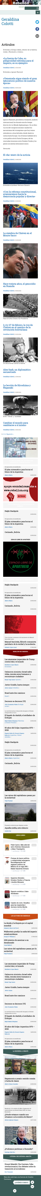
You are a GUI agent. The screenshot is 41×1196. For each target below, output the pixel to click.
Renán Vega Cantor (10, 679)
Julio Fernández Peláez (11, 704)
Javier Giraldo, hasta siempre (17, 685)
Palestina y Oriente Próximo (14, 722)
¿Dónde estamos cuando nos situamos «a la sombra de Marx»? (18, 1115)
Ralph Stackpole (11, 511)
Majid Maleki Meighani (11, 721)
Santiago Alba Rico (10, 1152)
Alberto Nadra (8, 475)
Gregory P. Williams (9, 936)
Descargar (34, 845)
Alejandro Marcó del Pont (11, 928)
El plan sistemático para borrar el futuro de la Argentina (19, 470)
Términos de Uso (17, 1179)
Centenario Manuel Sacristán (20, 613)
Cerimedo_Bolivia (12, 532)
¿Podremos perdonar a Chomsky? (19, 1149)
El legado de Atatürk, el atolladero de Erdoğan (20, 716)
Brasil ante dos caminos (15, 693)
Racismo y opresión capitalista (20, 770)
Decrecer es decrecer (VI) (15, 701)
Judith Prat (8, 831)
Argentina (13, 735)
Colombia (16, 688)
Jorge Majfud (7, 945)
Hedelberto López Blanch (11, 665)
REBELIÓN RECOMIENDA (20, 651)
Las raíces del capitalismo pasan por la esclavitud (20, 796)
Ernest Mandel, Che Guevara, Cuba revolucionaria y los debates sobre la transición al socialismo (20, 1166)
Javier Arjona (8, 688)
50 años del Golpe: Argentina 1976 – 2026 (20, 729)
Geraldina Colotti (8, 67)
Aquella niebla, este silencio (16, 828)
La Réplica (20, 959)
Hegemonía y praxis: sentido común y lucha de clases (20, 1079)
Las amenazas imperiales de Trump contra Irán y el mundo (19, 660)
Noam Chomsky (20, 1124)
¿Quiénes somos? (21, 1183)
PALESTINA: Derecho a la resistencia (20, 580)
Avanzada (21, 7)
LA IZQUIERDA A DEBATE (20, 1051)
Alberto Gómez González (11, 1084)
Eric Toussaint (9, 1172)
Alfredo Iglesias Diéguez (11, 1120)
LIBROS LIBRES (20, 835)
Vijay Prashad (9, 801)
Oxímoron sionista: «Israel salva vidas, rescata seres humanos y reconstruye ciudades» (18, 674)
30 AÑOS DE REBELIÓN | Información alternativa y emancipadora (21, 461)
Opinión (18, 679)
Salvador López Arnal (11, 647)
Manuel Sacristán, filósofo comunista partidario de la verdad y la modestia (20, 643)
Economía (8, 666)
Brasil (7, 696)
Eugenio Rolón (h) (10, 733)
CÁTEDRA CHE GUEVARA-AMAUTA (20, 1156)
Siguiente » (10, 434)
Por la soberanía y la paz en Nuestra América (21, 505)
